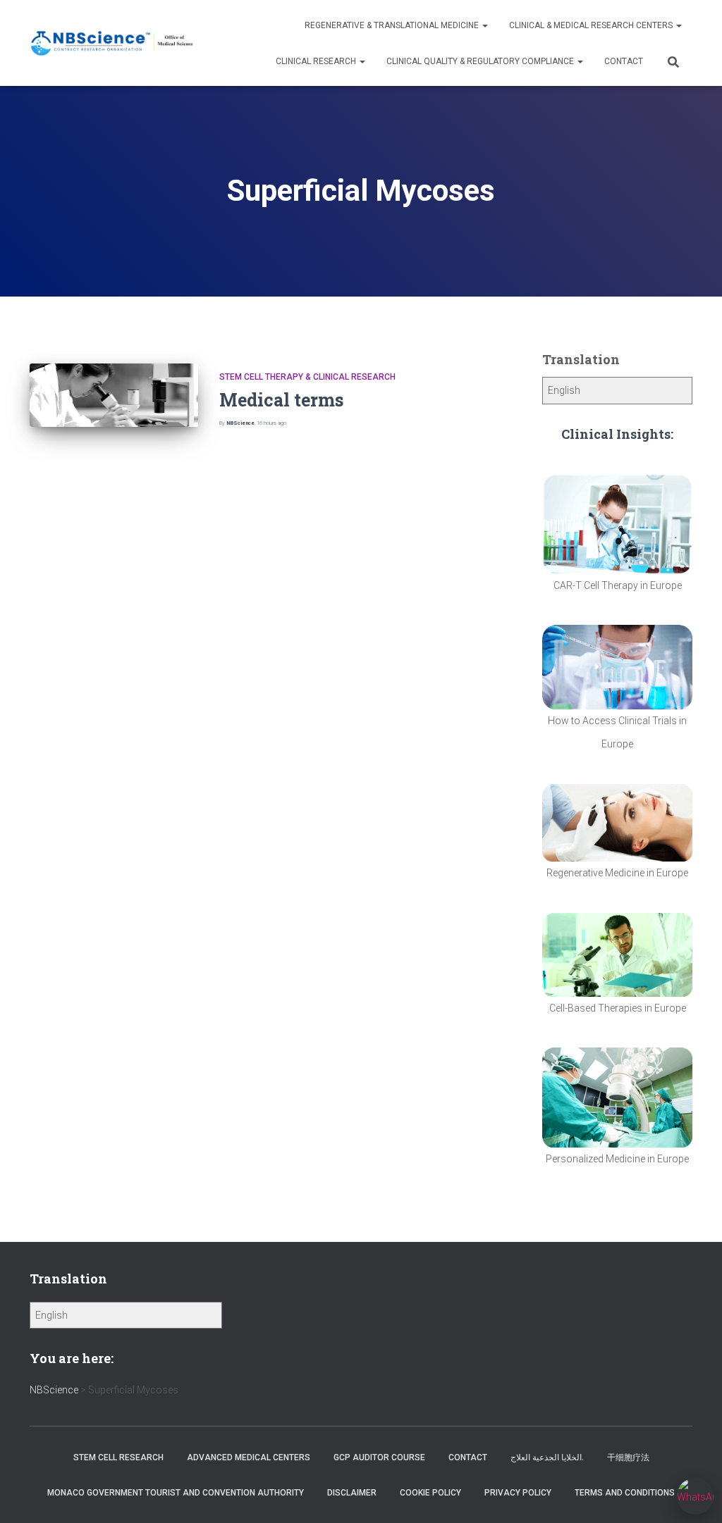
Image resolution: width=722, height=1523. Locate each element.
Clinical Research (317, 61)
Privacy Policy (517, 1493)
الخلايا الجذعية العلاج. (547, 1457)
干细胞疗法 (628, 1457)
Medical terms (281, 399)
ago (271, 423)
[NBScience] (112, 43)
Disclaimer (352, 1493)
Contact (623, 61)
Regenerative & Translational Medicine (393, 25)
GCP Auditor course (379, 1457)
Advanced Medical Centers (248, 1457)
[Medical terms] (114, 395)
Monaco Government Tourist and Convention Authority (175, 1493)
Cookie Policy (430, 1493)
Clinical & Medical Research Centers (592, 25)
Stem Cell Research (118, 1457)
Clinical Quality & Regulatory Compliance (481, 61)
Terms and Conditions (625, 1493)
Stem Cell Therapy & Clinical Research (307, 377)
